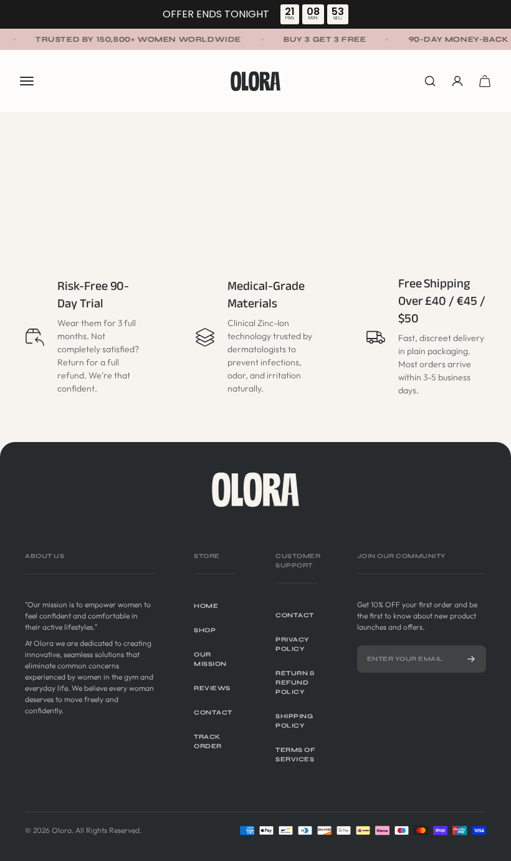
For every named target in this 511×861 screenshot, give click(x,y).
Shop (205, 630)
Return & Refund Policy (295, 683)
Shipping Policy (294, 721)
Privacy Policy (292, 644)
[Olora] (255, 489)
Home (206, 606)
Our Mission (210, 659)
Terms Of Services (295, 754)
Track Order (208, 741)
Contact (213, 712)
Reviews (212, 688)
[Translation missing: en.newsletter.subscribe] (471, 659)
